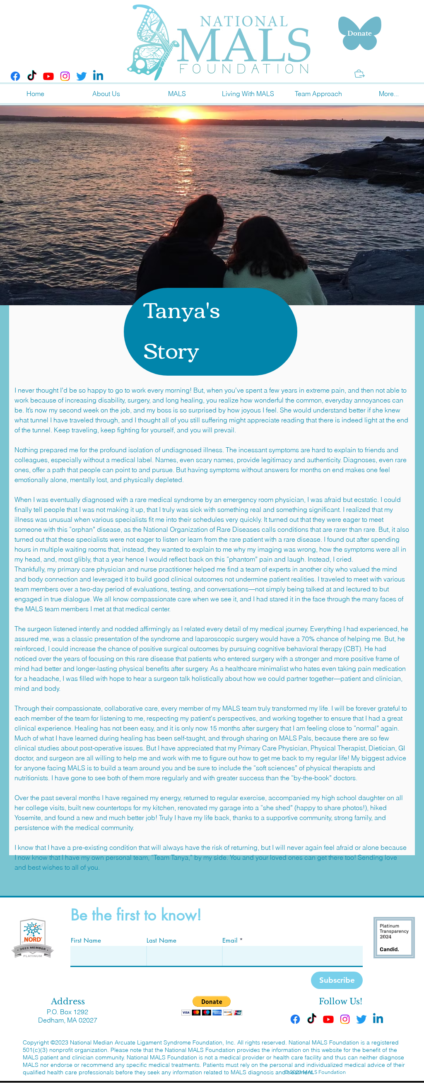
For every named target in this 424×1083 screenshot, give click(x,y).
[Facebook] (15, 76)
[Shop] (359, 73)
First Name (86, 940)
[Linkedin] (98, 76)
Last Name (161, 940)
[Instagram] (65, 76)
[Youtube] (48, 76)
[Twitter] (81, 76)
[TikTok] (32, 76)
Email (229, 940)
